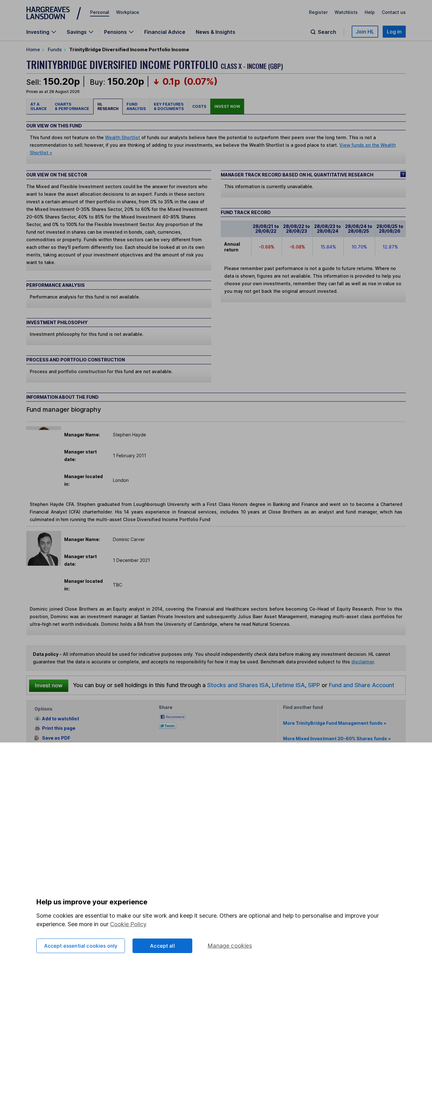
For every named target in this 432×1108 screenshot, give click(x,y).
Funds (55, 49)
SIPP (314, 684)
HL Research (108, 106)
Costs (199, 106)
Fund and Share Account (361, 684)
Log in (394, 31)
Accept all (162, 946)
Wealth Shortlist (122, 137)
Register (318, 12)
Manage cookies (229, 945)
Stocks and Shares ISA (238, 684)
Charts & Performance (72, 106)
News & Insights (215, 32)
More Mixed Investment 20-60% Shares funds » (337, 738)
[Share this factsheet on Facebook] (172, 716)
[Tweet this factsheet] (167, 725)
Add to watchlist (60, 718)
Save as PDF (56, 738)
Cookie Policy (128, 924)
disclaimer (362, 661)
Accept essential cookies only (81, 946)
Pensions (115, 32)
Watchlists (346, 12)
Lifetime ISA (287, 684)
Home (33, 49)
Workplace (127, 12)
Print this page (58, 728)
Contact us (394, 12)
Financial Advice (164, 32)
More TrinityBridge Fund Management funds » (334, 723)
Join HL (365, 31)
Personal (99, 12)
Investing (37, 32)
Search (327, 32)
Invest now (227, 106)
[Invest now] (48, 685)
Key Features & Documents (169, 106)
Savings (77, 32)
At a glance (38, 106)
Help (370, 12)
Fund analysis (136, 106)
